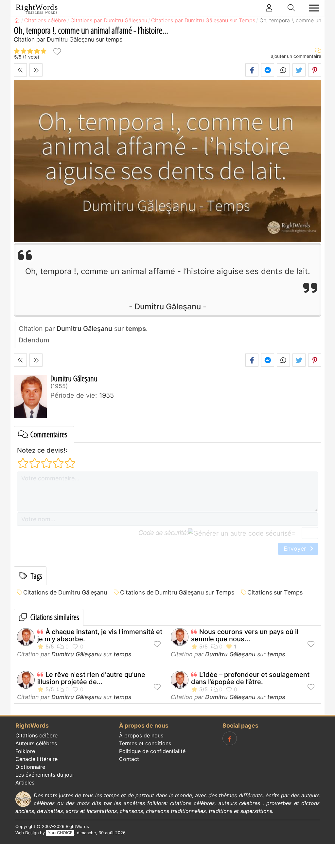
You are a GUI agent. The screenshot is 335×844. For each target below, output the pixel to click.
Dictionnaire (30, 767)
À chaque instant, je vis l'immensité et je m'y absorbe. (99, 635)
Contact (129, 759)
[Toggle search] (291, 8)
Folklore (25, 751)
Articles (24, 782)
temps (123, 654)
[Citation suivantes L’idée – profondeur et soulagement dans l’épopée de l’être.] (36, 70)
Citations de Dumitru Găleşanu (65, 592)
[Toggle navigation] (312, 8)
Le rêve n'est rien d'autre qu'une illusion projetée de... (91, 678)
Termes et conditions (145, 743)
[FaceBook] (229, 738)
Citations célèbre (36, 735)
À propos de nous (141, 735)
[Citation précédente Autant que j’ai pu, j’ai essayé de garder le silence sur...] (20, 70)
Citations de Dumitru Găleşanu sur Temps (177, 592)
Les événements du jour (44, 774)
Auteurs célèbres (36, 743)
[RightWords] (17, 20)
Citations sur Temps (275, 592)
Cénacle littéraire (36, 759)
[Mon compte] (269, 8)
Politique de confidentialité (152, 751)
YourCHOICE (60, 832)
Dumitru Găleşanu (167, 306)
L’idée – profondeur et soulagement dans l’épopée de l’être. (250, 678)
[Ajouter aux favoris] (56, 51)
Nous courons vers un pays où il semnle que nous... (244, 635)
